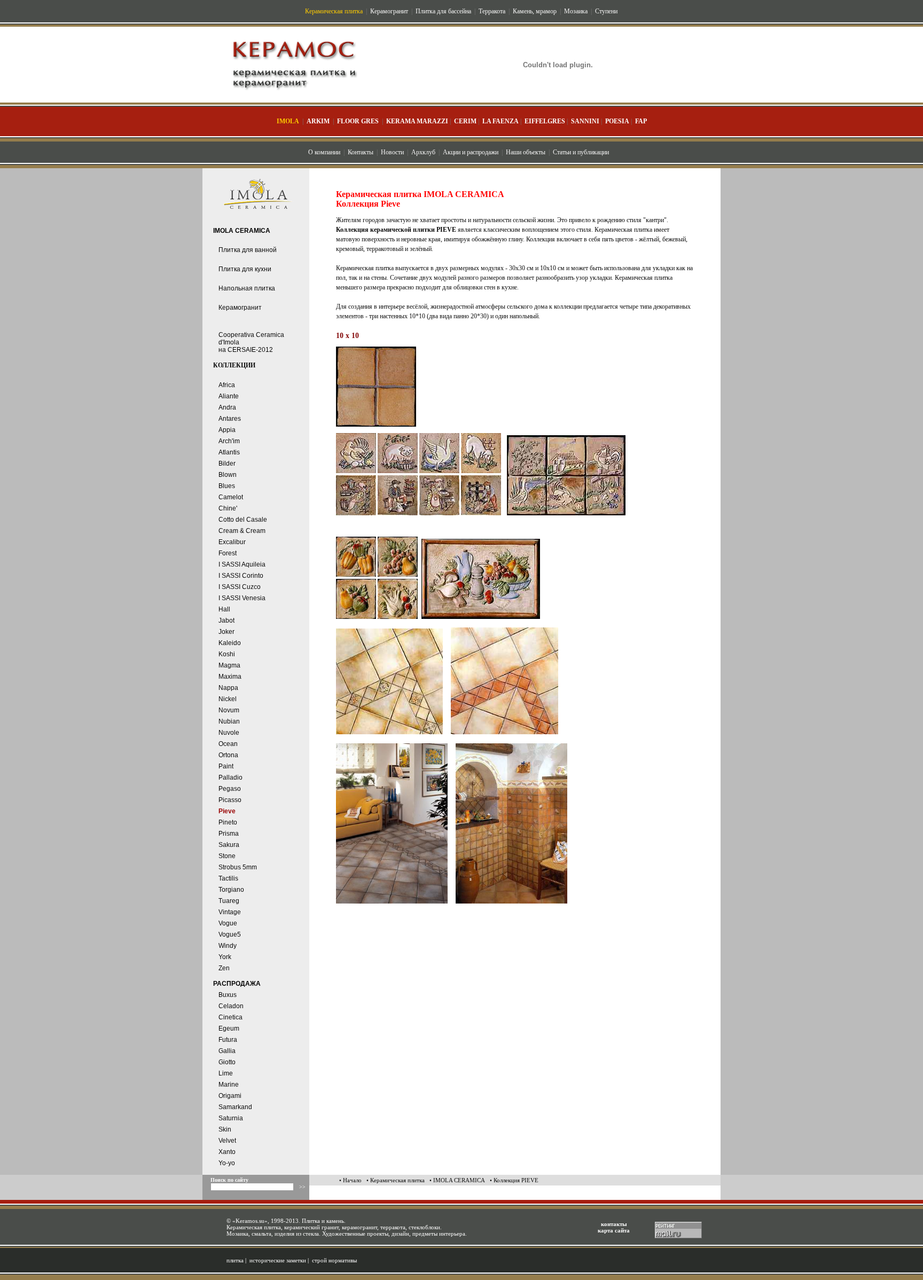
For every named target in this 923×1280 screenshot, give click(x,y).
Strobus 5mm (237, 867)
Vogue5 (229, 934)
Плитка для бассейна (443, 11)
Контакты (360, 152)
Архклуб (423, 152)
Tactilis (228, 878)
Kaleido (229, 643)
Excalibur (232, 542)
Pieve (227, 811)
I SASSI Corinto (240, 575)
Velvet (227, 1140)
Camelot (230, 497)
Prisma (228, 833)
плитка (235, 1260)
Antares (229, 418)
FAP (641, 121)
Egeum (228, 1028)
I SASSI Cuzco (239, 587)
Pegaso (229, 788)
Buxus (227, 995)
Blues (226, 486)
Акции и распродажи (470, 152)
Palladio (230, 777)
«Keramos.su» (250, 1221)
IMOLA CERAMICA (241, 230)
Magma (229, 665)
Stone (227, 856)
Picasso (229, 800)
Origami (229, 1096)
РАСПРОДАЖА (237, 983)
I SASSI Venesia (241, 598)
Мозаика (576, 11)
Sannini (585, 121)
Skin (224, 1129)
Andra (227, 407)
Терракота (492, 11)
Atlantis (229, 452)
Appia (227, 430)
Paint (225, 766)
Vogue (227, 923)
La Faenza (500, 121)
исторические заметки (277, 1260)
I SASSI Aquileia (241, 564)
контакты (614, 1224)
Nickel (227, 699)
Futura (227, 1039)
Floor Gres (358, 121)
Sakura (228, 845)
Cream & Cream (241, 531)
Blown (227, 474)
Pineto (227, 822)
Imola (288, 121)
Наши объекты (525, 152)
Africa (226, 385)
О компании (324, 152)
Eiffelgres (545, 121)
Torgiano (231, 889)
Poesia (617, 121)
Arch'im (229, 441)
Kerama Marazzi (417, 121)
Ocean (228, 744)
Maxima (229, 676)
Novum (228, 710)
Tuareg (228, 901)
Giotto (227, 1062)
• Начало (350, 1180)
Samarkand (235, 1107)
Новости (392, 152)
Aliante (228, 396)
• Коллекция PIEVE (514, 1180)
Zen (224, 968)
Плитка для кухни (244, 269)
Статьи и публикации (581, 152)
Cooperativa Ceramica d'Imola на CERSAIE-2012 (251, 342)
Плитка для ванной (247, 250)
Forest (227, 553)
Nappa (228, 688)
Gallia (227, 1051)
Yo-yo (226, 1163)
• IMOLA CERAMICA (457, 1180)
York (224, 957)
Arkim (318, 121)
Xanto (227, 1152)
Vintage (229, 912)
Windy (227, 945)
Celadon (231, 1006)
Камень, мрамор (535, 11)
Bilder (227, 463)
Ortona (228, 755)
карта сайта (614, 1230)
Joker (226, 631)
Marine (228, 1084)
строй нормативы (334, 1260)
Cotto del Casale (242, 519)
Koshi (226, 654)
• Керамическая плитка (395, 1180)
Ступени (606, 11)
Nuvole (228, 732)
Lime (225, 1073)
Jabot (226, 620)
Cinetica (230, 1017)
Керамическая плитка (334, 11)
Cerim (465, 121)
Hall (224, 609)
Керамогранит (389, 11)
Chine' (227, 508)
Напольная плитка (246, 288)
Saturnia (230, 1118)
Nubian (229, 721)
